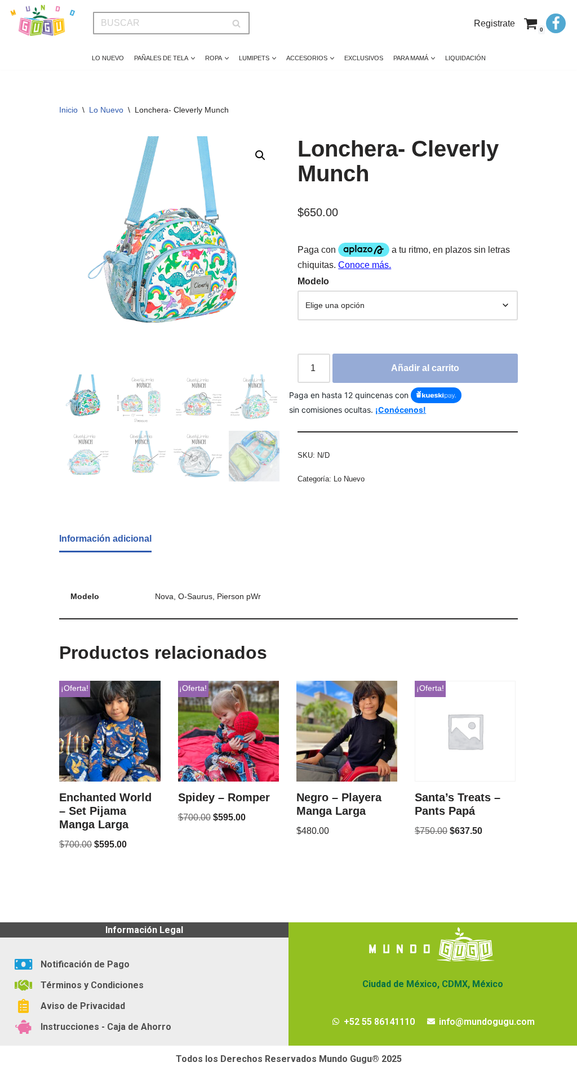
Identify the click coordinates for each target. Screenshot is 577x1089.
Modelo (313, 281)
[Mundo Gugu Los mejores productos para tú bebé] (42, 21)
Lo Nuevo (108, 58)
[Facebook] (556, 23)
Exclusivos (363, 58)
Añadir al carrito (425, 368)
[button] (193, 58)
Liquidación (465, 58)
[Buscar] (237, 23)
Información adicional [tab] (105, 538)
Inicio (68, 109)
